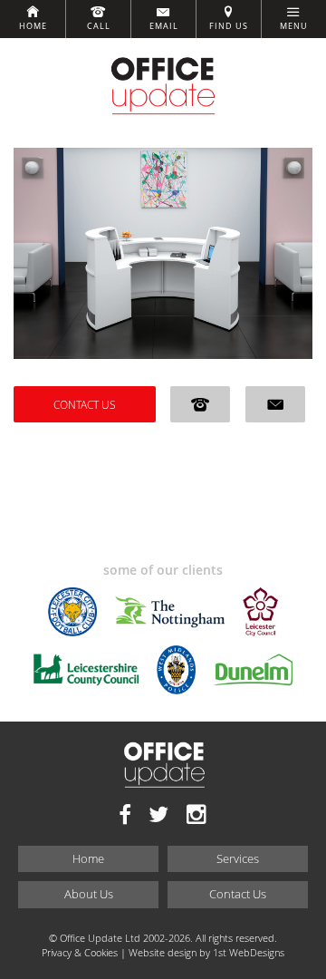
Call (98, 26)
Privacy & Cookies (80, 952)
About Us (88, 894)
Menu (294, 26)
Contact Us (84, 404)
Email (163, 26)
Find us (228, 26)
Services (237, 858)
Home (33, 26)
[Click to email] (275, 404)
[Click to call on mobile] (200, 404)
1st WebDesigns (248, 952)
